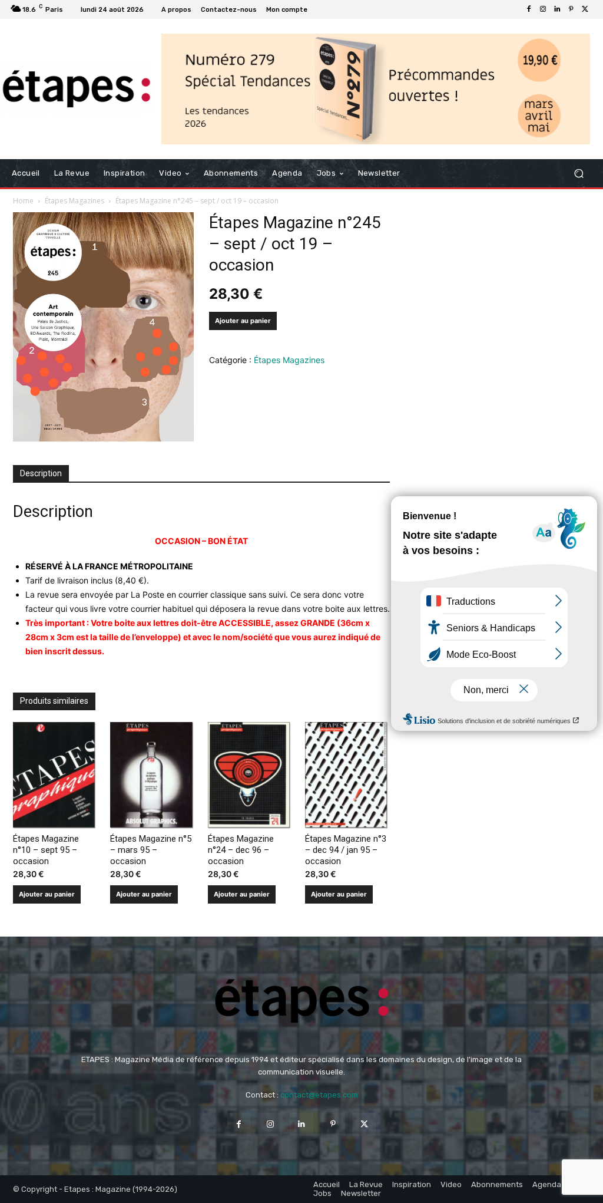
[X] (585, 9)
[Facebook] (529, 9)
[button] (578, 173)
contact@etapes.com (319, 1094)
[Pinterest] (571, 9)
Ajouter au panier (243, 321)
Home (23, 201)
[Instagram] (543, 9)
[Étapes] (76, 89)
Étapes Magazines (74, 201)
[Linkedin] (557, 9)
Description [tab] (41, 473)
